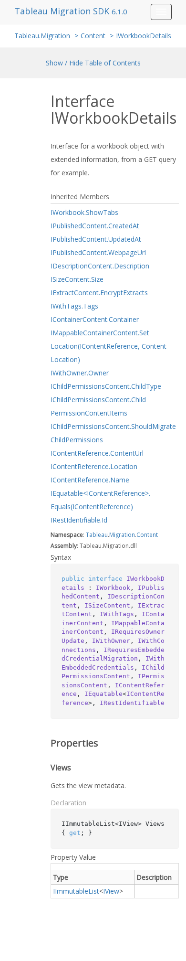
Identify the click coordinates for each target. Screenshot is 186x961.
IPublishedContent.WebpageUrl (98, 252)
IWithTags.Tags (74, 305)
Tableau (97, 535)
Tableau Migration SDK (63, 11)
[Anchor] (44, 743)
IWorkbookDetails (143, 35)
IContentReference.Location (94, 466)
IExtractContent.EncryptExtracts (99, 292)
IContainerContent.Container (95, 319)
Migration (122, 535)
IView (111, 891)
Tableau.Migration (42, 35)
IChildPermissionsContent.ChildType (106, 386)
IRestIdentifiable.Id (79, 519)
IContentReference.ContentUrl (97, 453)
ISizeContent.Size (77, 279)
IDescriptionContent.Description (100, 265)
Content (93, 35)
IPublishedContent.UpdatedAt (96, 239)
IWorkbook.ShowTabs (84, 212)
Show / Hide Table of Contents (93, 62)
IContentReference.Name (90, 479)
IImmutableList (76, 891)
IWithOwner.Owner (80, 372)
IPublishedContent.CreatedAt (95, 225)
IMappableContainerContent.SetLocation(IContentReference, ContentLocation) (108, 346)
